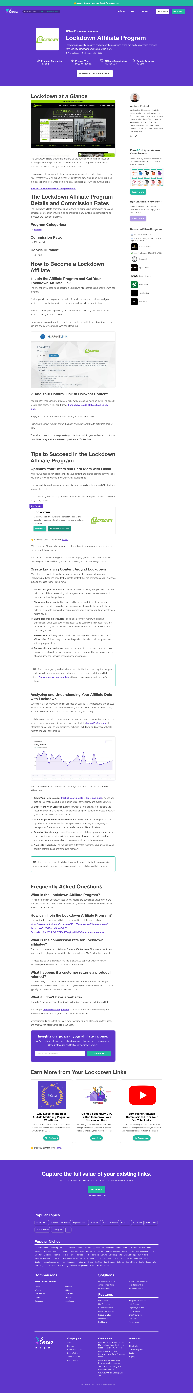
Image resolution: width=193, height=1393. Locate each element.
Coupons (117, 1251)
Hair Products (142, 1255)
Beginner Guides (79, 1223)
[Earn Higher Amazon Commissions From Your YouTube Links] (142, 1095)
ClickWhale (69, 1294)
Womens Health (96, 1266)
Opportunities (103, 1318)
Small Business (109, 1262)
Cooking (108, 1251)
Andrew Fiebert (74, 53)
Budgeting (39, 1251)
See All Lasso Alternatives (45, 1281)
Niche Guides (151, 1223)
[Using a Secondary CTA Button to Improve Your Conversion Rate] (97, 1095)
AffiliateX (38, 1290)
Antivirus (87, 1248)
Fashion (57, 1255)
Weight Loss (83, 1266)
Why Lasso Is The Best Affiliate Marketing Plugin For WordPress (51, 1117)
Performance (134, 1322)
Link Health (133, 1318)
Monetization (137, 1223)
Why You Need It (51, 1138)
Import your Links (135, 1315)
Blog (132, 11)
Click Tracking (134, 1311)
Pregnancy (71, 1262)
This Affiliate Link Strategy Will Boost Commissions (109, 1368)
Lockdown (42, 512)
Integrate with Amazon (137, 1301)
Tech (36, 1266)
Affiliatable (68, 1287)
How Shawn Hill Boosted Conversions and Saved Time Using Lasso (111, 1354)
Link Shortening (104, 1304)
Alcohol (79, 1248)
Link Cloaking (134, 1304)
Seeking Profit (57, 1230)
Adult (62, 1248)
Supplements (151, 1262)
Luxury (122, 1258)
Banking (126, 1248)
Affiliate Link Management (138, 1281)
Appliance (96, 1248)
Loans (115, 1258)
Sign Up (132, 1357)
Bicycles (141, 1248)
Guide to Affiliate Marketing (48, 11)
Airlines (72, 1248)
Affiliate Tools (41, 1223)
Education (125, 1223)
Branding (70, 1346)
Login (131, 1353)
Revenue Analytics (136, 1288)
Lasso (65, 539)
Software (120, 1262)
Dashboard (102, 1322)
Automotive (110, 1248)
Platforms (120, 11)
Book (149, 1248)
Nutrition (38, 1262)
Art (103, 1248)
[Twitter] (137, 136)
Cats (72, 1251)
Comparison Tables (105, 1308)
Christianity (90, 1251)
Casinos (65, 1251)
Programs (144, 11)
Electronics (48, 1255)
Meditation (138, 1258)
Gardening (113, 1255)
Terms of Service (73, 1357)
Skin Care (98, 1262)
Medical (129, 1258)
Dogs (152, 1251)
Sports (141, 1262)
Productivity (81, 1262)
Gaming (104, 1255)
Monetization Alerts (136, 1285)
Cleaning (100, 1251)
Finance (65, 1255)
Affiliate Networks (41, 1248)
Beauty (134, 1248)
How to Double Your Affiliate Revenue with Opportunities (109, 1361)
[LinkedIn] (132, 136)
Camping (56, 1251)
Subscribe (99, 1053)
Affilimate (68, 1290)
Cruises (131, 1251)
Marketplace (103, 1301)
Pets (63, 1262)
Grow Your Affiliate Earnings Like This (110, 1374)
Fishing (73, 1255)
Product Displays (104, 1315)
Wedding (73, 1266)
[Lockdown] (102, 520)
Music (146, 1258)
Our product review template (54, 677)
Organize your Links (136, 1308)
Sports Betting (131, 1262)
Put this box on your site (59, 528)
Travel (48, 1266)
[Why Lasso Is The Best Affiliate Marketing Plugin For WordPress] (52, 1095)
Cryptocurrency (142, 1251)
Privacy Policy (72, 1353)
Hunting (38, 229)
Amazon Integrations (106, 1285)
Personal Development (51, 1262)
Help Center (133, 1346)
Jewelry (92, 1258)
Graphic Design (130, 1255)
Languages (107, 1258)
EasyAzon (38, 1297)
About (69, 1342)
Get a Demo (163, 11)
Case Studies (95, 1223)
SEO (68, 1230)
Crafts (124, 1251)
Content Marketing (110, 1223)
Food (87, 1255)
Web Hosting (63, 1266)
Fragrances (94, 1255)
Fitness (80, 1255)
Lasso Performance (96, 723)
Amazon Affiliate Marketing (59, 1223)
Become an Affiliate (74, 1350)
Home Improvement (70, 1258)
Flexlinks (68, 1297)
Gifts (120, 1255)
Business (47, 1251)
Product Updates (42, 1230)
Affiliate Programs (136, 1350)
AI (66, 1248)
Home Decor (57, 1258)
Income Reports (104, 1288)
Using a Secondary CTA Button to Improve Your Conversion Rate (96, 1117)
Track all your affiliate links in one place (81, 798)
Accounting (53, 1248)
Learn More (40, 528)
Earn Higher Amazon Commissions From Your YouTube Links (141, 1117)
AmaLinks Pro (40, 1294)
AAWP (37, 1287)
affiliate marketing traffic (56, 1009)
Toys (42, 1266)
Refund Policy (72, 1360)
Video (54, 1266)
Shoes (90, 1262)
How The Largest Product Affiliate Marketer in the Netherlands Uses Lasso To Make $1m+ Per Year (111, 1345)
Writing (106, 1266)
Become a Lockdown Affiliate (94, 73)
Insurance (84, 1258)
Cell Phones (80, 1251)
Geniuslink (39, 1301)
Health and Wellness (42, 1258)
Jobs (99, 1258)
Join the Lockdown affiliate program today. (53, 188)
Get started (178, 11)
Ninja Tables (69, 1301)
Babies (118, 1248)
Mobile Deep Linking (106, 1311)
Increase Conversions (106, 1281)
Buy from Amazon (141, 1138)
